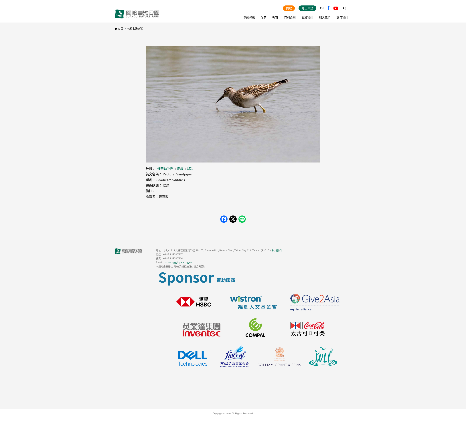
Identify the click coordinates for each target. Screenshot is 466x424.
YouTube (335, 8)
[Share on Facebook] (224, 219)
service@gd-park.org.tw (178, 262)
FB (328, 8)
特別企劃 (290, 17)
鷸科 (190, 168)
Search (344, 8)
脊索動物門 (165, 168)
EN (322, 8)
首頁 (120, 28)
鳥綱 (180, 168)
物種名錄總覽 (135, 28)
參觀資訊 (249, 17)
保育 (263, 17)
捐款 (289, 8)
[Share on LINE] (242, 219)
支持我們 (342, 17)
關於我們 (307, 17)
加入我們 (325, 17)
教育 (275, 17)
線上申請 (307, 8)
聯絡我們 (277, 250)
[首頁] (137, 14)
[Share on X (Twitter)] (233, 219)
